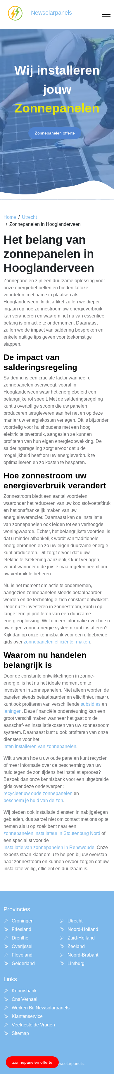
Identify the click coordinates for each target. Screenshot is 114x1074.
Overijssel (21, 946)
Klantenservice (27, 1016)
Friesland (21, 929)
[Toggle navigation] (106, 14)
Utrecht (29, 217)
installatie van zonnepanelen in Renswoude (49, 847)
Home (10, 217)
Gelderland (23, 963)
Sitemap (20, 1033)
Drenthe (19, 937)
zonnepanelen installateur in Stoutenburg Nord (52, 833)
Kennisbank (24, 990)
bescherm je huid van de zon (33, 800)
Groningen (22, 920)
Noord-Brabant (82, 954)
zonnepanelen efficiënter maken (57, 641)
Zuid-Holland (80, 937)
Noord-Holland (82, 929)
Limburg (75, 963)
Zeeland (75, 946)
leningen (13, 711)
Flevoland (21, 954)
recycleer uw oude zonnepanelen (38, 793)
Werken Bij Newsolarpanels (40, 1007)
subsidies (91, 704)
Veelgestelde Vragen (33, 1024)
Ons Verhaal (24, 999)
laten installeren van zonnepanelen (40, 746)
